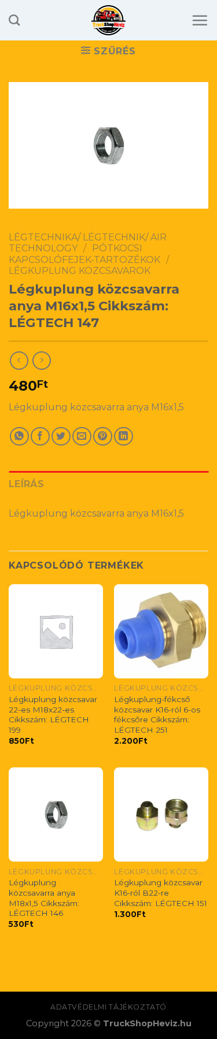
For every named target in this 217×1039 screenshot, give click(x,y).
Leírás (26, 483)
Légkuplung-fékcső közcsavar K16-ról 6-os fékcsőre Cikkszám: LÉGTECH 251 (157, 714)
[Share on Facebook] (40, 436)
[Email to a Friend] (81, 436)
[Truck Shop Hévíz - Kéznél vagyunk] (108, 20)
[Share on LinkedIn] (123, 436)
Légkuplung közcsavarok (79, 270)
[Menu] (199, 20)
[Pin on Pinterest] (102, 436)
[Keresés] (14, 20)
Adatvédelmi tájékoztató (108, 1007)
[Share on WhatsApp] (19, 436)
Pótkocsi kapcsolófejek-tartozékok (84, 254)
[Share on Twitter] (61, 436)
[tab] (108, 484)
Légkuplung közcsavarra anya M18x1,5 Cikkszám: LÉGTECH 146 (44, 898)
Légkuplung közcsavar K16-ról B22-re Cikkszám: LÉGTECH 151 (160, 892)
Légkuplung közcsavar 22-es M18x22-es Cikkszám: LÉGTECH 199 (53, 714)
